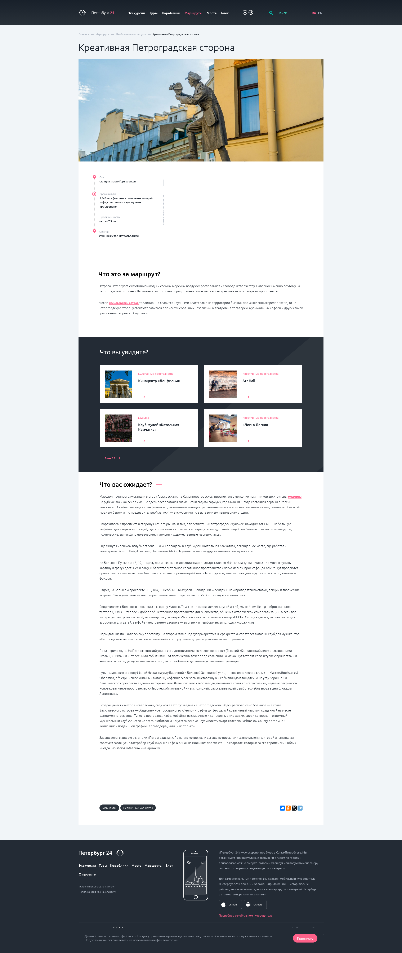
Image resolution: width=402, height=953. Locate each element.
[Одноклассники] (288, 808)
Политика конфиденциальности (97, 891)
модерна (295, 496)
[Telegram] (300, 808)
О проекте (87, 874)
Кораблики (171, 12)
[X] (294, 808)
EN (320, 12)
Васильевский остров (124, 303)
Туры (153, 12)
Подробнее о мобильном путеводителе (246, 915)
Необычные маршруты (138, 808)
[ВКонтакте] (282, 808)
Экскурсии (136, 12)
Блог (225, 12)
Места (212, 12)
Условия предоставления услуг (97, 886)
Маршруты (193, 12)
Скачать (233, 904)
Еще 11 (112, 458)
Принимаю (305, 938)
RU (314, 12)
